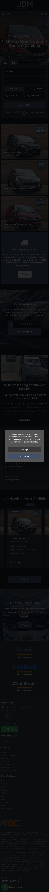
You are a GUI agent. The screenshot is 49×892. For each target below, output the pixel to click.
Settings (24, 449)
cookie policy (32, 442)
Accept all (24, 456)
